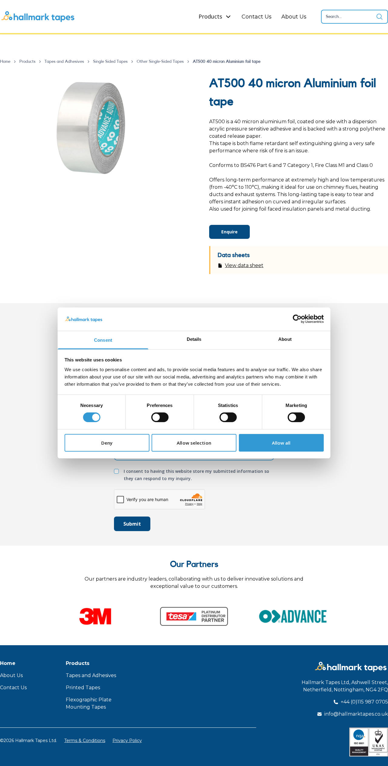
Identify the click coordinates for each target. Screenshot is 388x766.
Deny (106, 443)
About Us (293, 16)
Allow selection (194, 443)
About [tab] (285, 339)
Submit (132, 523)
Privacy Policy (127, 740)
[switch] (160, 417)
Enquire (229, 232)
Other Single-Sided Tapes (160, 61)
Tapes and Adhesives (64, 61)
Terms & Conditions (84, 740)
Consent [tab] (103, 340)
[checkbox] (116, 471)
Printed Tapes (83, 687)
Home (5, 61)
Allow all (281, 443)
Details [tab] (194, 339)
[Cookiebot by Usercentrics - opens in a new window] (297, 319)
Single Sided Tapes (110, 61)
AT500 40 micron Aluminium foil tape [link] (226, 61)
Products (210, 16)
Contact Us (257, 16)
